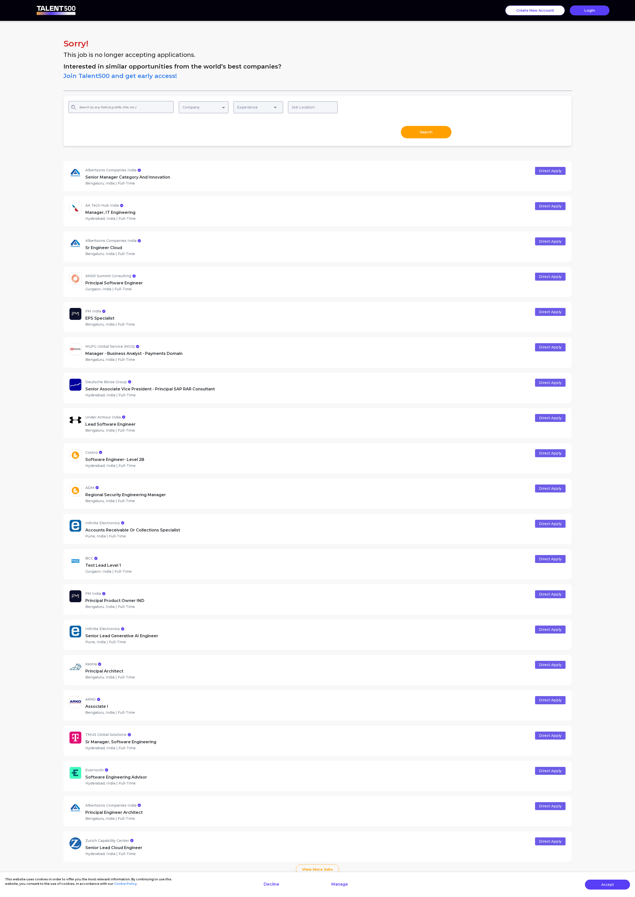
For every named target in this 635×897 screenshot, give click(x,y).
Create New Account (535, 10)
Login (589, 10)
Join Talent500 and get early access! (120, 75)
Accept (607, 884)
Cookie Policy (125, 884)
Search (426, 132)
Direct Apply (550, 171)
